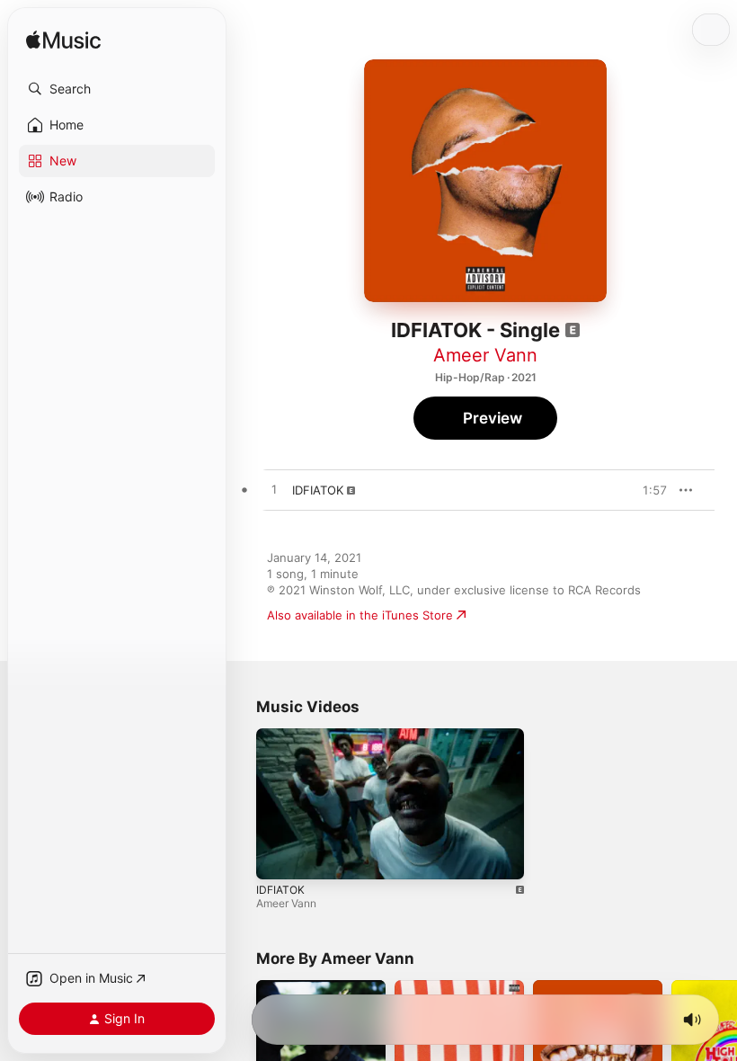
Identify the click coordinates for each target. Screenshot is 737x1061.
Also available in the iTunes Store (360, 615)
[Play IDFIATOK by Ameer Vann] (274, 490)
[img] (63, 41)
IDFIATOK (280, 889)
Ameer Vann (485, 355)
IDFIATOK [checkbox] (317, 490)
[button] (117, 89)
